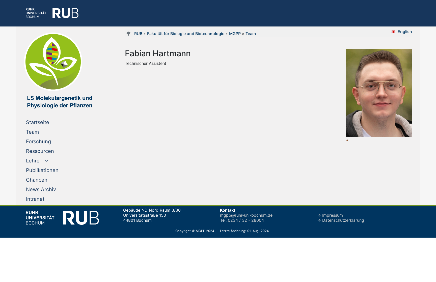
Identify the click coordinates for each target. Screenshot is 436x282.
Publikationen (52, 170)
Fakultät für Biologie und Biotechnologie (185, 33)
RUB (138, 33)
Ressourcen (50, 151)
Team (42, 132)
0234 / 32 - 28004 (246, 220)
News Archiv (51, 189)
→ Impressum (330, 215)
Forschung (48, 141)
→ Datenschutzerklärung (340, 220)
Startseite (48, 122)
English (405, 31)
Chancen (47, 180)
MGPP (235, 33)
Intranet (45, 199)
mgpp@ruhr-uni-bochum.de (246, 215)
